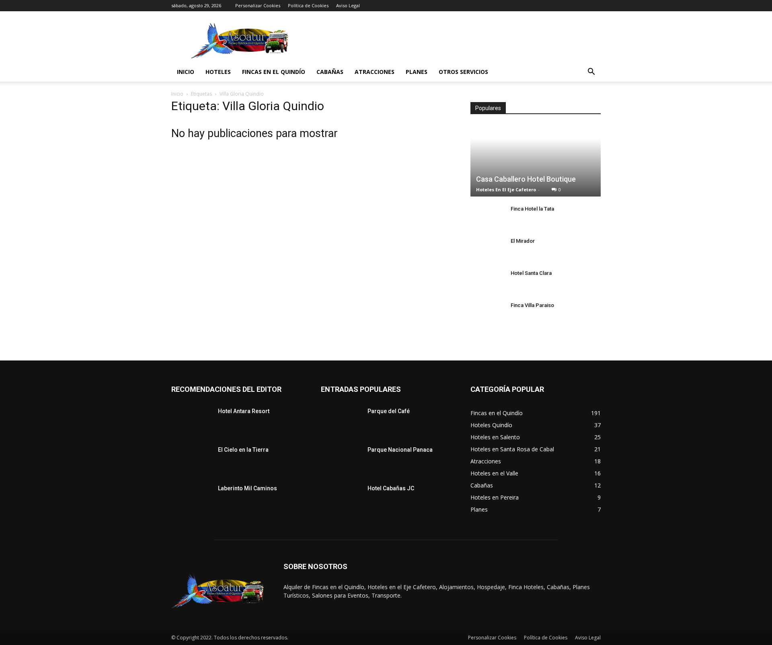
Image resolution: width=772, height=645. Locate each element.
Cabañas (329, 72)
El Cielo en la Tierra (243, 449)
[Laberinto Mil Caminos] (191, 498)
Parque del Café (389, 411)
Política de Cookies (308, 5)
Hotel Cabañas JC (391, 488)
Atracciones (374, 72)
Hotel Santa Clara (531, 273)
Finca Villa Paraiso (532, 305)
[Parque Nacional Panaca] (341, 460)
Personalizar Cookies (257, 5)
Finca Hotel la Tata (532, 209)
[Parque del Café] (341, 421)
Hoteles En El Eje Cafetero (506, 189)
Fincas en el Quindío (273, 72)
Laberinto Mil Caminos (247, 488)
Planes (416, 72)
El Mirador (523, 241)
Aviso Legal (348, 5)
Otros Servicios (463, 72)
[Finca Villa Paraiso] (486, 313)
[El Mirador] (486, 249)
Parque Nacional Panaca (400, 449)
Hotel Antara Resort (243, 411)
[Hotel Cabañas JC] (341, 498)
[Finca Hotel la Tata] (486, 217)
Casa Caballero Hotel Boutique (526, 179)
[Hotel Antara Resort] (191, 421)
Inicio (185, 72)
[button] (591, 72)
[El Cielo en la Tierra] (191, 460)
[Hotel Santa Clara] (486, 281)
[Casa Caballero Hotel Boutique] (535, 161)
